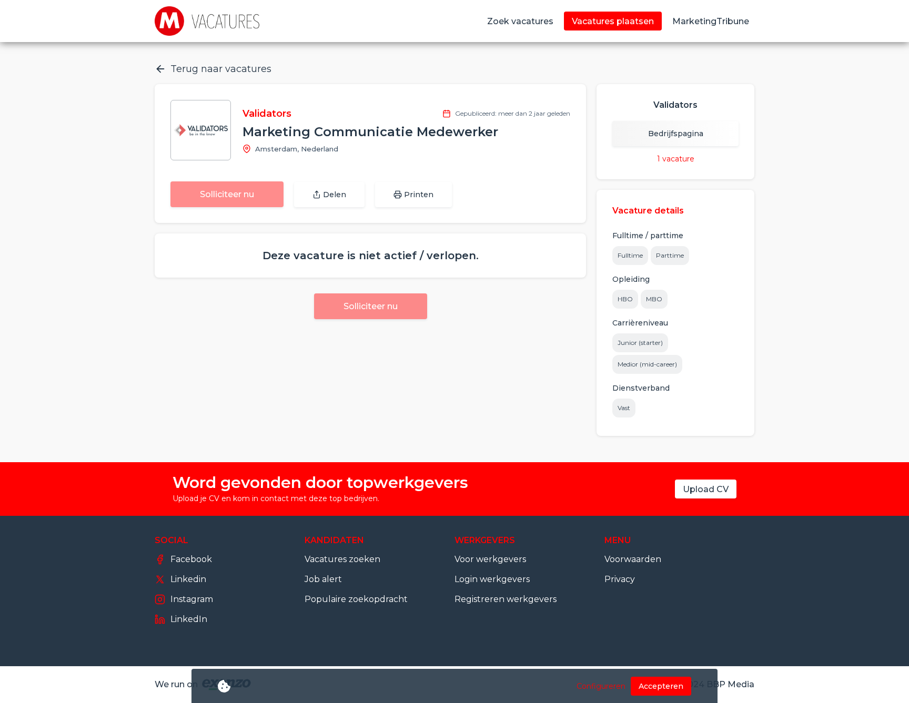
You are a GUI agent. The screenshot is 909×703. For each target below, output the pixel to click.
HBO (625, 299)
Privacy (619, 579)
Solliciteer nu (227, 194)
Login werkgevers (492, 579)
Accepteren (661, 686)
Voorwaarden (632, 559)
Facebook (191, 559)
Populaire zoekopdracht (356, 599)
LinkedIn (188, 619)
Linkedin (188, 579)
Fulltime (630, 255)
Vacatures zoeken (342, 559)
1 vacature (675, 159)
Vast (624, 408)
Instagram (191, 599)
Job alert (323, 579)
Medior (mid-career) (647, 364)
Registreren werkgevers (505, 599)
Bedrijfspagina (675, 133)
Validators (267, 113)
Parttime (670, 255)
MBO (654, 299)
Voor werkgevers (490, 559)
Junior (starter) (640, 343)
